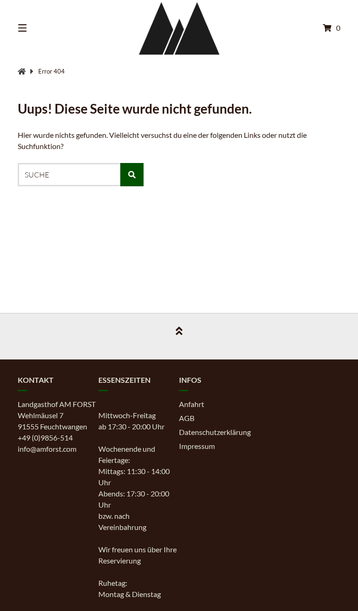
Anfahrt (191, 404)
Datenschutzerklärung (215, 432)
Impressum (197, 445)
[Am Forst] (22, 71)
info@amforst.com (47, 448)
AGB (186, 418)
